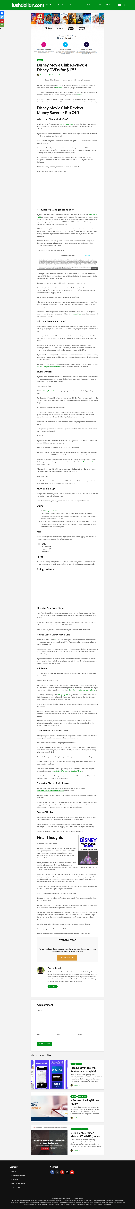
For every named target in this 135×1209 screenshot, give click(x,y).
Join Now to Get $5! (67, 957)
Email (59, 1034)
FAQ (55, 640)
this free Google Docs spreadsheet (49, 367)
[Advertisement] (67, 191)
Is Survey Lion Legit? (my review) (84, 1102)
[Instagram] (67, 1172)
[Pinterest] (62, 1172)
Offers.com (64, 771)
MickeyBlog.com (62, 695)
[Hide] (1, 28)
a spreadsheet (76, 314)
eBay (92, 462)
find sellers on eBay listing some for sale (82, 690)
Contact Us (14, 1179)
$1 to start (58, 88)
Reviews (90, 5)
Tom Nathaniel (44, 75)
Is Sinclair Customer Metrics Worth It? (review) (85, 1134)
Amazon (86, 462)
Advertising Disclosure (82, 80)
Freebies (73, 5)
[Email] (2, 25)
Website (80, 1034)
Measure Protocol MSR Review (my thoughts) (83, 1069)
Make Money (49, 5)
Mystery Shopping (76, 1129)
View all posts (52, 986)
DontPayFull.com (76, 771)
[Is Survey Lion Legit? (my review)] (49, 1107)
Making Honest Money (18, 1183)
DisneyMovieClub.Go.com (53, 511)
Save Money (62, 5)
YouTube (99, 5)
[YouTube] (72, 1172)
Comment (39, 1010)
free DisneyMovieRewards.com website (50, 791)
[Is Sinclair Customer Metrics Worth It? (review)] (49, 1140)
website (79, 95)
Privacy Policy (15, 1187)
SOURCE (94, 268)
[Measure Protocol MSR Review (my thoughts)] (49, 1074)
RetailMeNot (55, 771)
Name (39, 1034)
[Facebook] (2, 13)
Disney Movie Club (66, 124)
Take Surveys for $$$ (113, 5)
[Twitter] (2, 17)
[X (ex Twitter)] (57, 1172)
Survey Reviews (82, 1096)
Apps (81, 5)
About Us (13, 1171)
